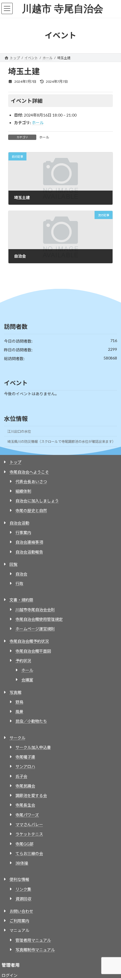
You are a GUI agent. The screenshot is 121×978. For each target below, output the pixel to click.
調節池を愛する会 (31, 795)
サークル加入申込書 (33, 747)
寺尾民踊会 (25, 785)
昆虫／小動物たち (31, 721)
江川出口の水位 (19, 431)
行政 (19, 583)
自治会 (21, 573)
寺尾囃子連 (25, 756)
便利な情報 (19, 879)
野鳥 (19, 702)
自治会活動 (19, 523)
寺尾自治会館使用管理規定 (39, 619)
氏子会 (21, 776)
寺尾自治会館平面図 (33, 651)
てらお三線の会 (29, 853)
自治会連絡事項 (29, 542)
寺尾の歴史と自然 (31, 510)
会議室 (27, 679)
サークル (17, 737)
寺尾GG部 (24, 843)
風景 (19, 711)
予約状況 (23, 660)
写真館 (15, 692)
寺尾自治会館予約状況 (29, 641)
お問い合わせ (21, 911)
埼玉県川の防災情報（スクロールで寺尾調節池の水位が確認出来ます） (61, 441)
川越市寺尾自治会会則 (35, 609)
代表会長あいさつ (31, 481)
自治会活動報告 (29, 552)
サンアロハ (25, 766)
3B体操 (21, 863)
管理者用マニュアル (33, 940)
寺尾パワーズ (27, 814)
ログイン (9, 975)
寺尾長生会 (25, 805)
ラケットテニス (29, 834)
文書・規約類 (21, 599)
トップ (15, 462)
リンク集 (23, 889)
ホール (38, 122)
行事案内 (23, 532)
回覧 (13, 564)
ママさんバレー (29, 824)
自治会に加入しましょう (37, 500)
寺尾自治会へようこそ (29, 472)
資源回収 (23, 898)
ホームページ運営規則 (35, 628)
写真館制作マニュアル (35, 949)
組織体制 (23, 491)
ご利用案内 (19, 920)
